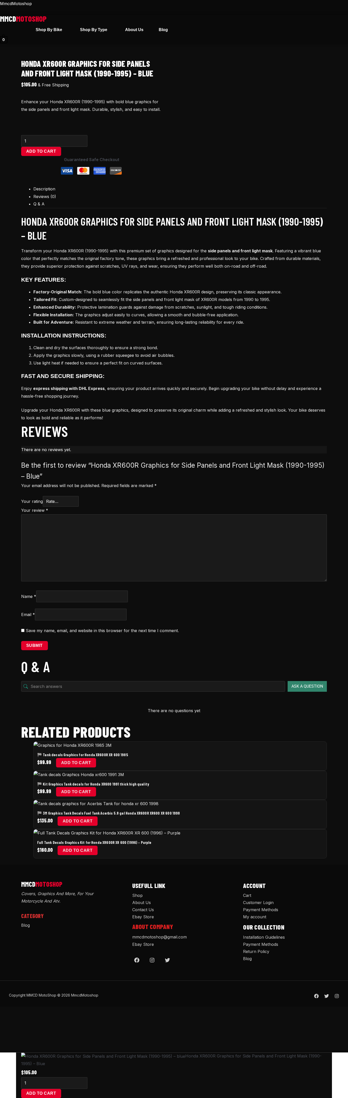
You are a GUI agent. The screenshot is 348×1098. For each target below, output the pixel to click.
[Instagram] (152, 960)
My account (254, 916)
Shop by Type (93, 30)
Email (28, 614)
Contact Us (143, 909)
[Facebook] (136, 960)
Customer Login (258, 902)
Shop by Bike (49, 30)
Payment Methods (260, 909)
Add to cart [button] (76, 763)
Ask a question (307, 686)
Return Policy (256, 951)
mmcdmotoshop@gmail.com (159, 936)
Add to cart (41, 151)
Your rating (32, 501)
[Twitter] (167, 960)
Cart (247, 895)
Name (28, 596)
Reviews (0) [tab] (44, 196)
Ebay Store (143, 916)
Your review (34, 510)
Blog (163, 30)
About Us (134, 30)
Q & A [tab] (39, 203)
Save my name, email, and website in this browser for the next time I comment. (102, 630)
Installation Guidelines (264, 937)
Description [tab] (44, 188)
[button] (50, 30)
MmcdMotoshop (16, 3)
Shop (137, 895)
